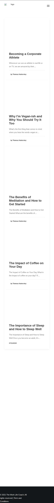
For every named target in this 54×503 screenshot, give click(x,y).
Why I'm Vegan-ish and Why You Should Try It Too (25, 120)
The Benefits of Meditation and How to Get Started (25, 200)
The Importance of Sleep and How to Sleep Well (26, 327)
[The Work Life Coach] (12, 5)
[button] (48, 6)
